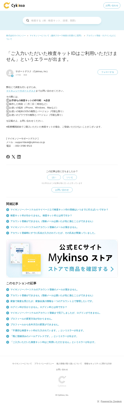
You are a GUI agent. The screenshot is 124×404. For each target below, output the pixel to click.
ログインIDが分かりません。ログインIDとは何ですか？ (38, 307)
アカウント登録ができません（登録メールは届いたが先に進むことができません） (52, 221)
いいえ (70, 177)
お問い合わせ (112, 5)
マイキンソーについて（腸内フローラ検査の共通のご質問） (56, 35)
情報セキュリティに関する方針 (98, 363)
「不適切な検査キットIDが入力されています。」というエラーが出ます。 (47, 330)
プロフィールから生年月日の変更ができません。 (35, 324)
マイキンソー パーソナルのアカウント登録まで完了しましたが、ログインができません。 (56, 312)
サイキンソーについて (22, 363)
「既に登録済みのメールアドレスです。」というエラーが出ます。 (44, 336)
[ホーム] (14, 5)
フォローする (107, 72)
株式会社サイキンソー (16, 35)
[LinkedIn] (19, 157)
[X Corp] (13, 157)
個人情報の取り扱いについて (69, 363)
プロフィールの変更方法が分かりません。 (32, 318)
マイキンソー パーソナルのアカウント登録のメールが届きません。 (44, 227)
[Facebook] (8, 157)
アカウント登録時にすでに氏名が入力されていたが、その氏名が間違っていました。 (53, 232)
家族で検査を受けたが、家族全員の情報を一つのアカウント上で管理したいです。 (52, 301)
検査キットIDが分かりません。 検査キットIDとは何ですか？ (41, 215)
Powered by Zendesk (111, 401)
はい (54, 177)
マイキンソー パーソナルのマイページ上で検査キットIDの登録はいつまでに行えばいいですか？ (59, 209)
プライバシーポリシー (44, 363)
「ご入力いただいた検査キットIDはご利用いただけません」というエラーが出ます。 (53, 342)
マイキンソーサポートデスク (21, 90)
